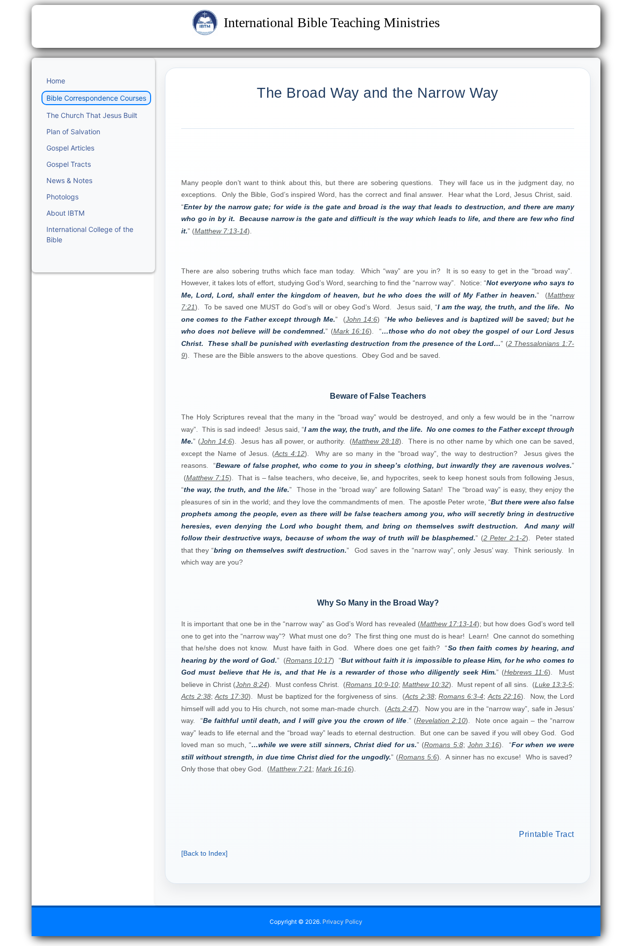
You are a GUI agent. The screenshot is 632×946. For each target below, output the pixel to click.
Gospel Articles (70, 148)
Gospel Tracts (68, 164)
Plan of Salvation (73, 131)
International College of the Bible (89, 234)
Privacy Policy (342, 921)
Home (55, 80)
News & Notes (69, 180)
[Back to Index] (204, 853)
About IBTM (65, 213)
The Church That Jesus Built (91, 115)
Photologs (62, 196)
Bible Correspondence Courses (96, 98)
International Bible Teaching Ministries (332, 22)
